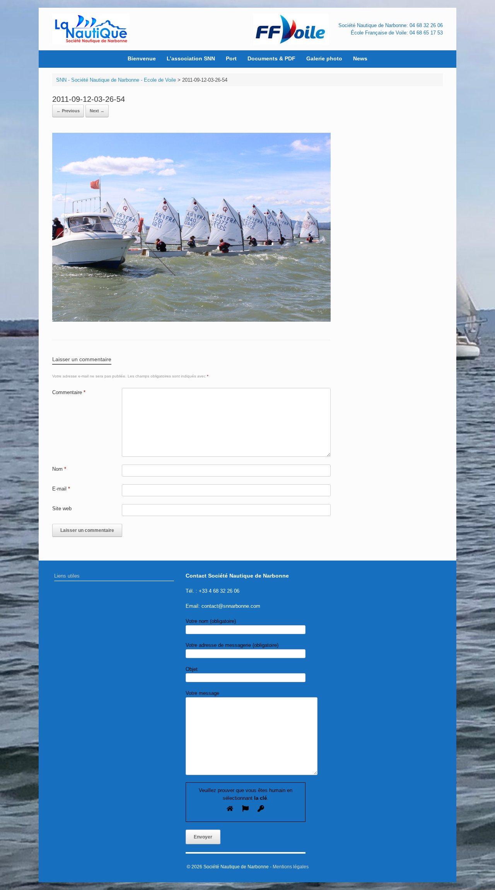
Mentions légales (291, 866)
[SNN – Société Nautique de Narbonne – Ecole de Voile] (91, 29)
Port (231, 58)
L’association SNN (191, 58)
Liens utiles (67, 576)
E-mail (61, 489)
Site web (62, 508)
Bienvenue (142, 58)
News (360, 58)
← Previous (68, 110)
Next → (97, 110)
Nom (59, 469)
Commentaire (68, 392)
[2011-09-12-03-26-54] (191, 320)
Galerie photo (324, 58)
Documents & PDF (271, 58)
